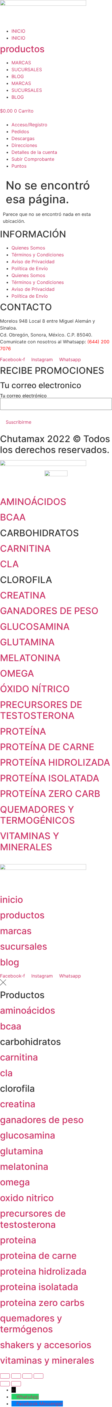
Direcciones (24, 145)
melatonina (24, 1166)
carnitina (19, 1057)
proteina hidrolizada (43, 1271)
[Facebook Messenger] (13, 1403)
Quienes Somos (28, 248)
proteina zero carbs (42, 1302)
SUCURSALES (26, 69)
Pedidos (20, 131)
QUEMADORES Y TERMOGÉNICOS (37, 815)
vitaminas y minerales (47, 1360)
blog (9, 962)
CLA (9, 564)
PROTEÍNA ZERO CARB (50, 793)
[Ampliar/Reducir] (5, 1376)
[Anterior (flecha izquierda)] (5, 1383)
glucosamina (27, 1135)
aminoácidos (27, 1010)
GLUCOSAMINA (34, 626)
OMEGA (17, 673)
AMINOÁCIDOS (33, 501)
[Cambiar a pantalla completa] (16, 1376)
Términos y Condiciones (37, 255)
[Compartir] (27, 1376)
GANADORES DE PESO (49, 610)
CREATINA (23, 595)
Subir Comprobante (32, 159)
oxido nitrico (27, 1197)
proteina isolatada (39, 1286)
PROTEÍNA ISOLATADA (49, 778)
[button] (56, 117)
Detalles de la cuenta (34, 152)
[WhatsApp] (13, 1397)
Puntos (18, 166)
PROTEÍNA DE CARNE (47, 746)
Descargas (22, 138)
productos (22, 49)
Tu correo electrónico (23, 395)
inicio (11, 899)
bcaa (10, 1026)
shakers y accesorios (45, 1344)
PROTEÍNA (23, 731)
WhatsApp (27, 1397)
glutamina (21, 1151)
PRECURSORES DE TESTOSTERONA (41, 710)
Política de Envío (29, 268)
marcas (16, 930)
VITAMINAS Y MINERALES (29, 841)
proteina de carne (38, 1255)
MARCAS (21, 62)
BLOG (17, 76)
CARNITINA (25, 548)
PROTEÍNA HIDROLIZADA (55, 762)
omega (15, 1182)
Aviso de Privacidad (33, 261)
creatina (17, 1104)
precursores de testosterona (33, 1219)
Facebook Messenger (39, 1403)
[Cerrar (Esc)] (38, 1376)
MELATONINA (30, 657)
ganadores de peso (42, 1119)
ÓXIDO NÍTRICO (35, 688)
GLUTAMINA (27, 642)
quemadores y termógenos (31, 1324)
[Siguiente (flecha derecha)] (16, 1383)
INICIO (18, 31)
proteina (18, 1240)
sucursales (23, 946)
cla (6, 1073)
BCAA (13, 517)
